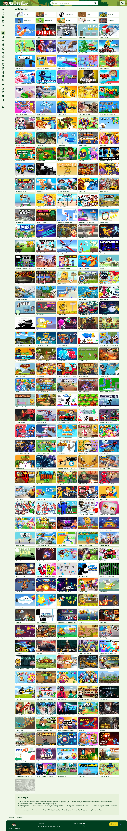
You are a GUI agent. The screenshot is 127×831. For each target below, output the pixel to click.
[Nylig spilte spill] (122, 3)
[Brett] (3, 45)
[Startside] (3, 10)
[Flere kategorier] (3, 107)
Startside (11, 817)
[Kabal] (3, 72)
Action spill (20, 817)
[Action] (3, 33)
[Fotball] (3, 64)
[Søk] (95, 3)
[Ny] (3, 21)
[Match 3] (3, 80)
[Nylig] (3, 13)
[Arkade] (3, 37)
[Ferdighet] (3, 56)
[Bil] (3, 41)
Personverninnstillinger (80, 826)
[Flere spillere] (3, 60)
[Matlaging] (3, 84)
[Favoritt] (3, 17)
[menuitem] (3, 10)
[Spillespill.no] (15, 3)
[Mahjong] (3, 76)
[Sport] (3, 96)
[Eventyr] (3, 53)
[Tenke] (3, 100)
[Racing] (3, 92)
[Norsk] (122, 824)
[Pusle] (3, 88)
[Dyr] (3, 49)
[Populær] (3, 25)
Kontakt (114, 824)
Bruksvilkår (41, 824)
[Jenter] (3, 68)
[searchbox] (74, 3)
